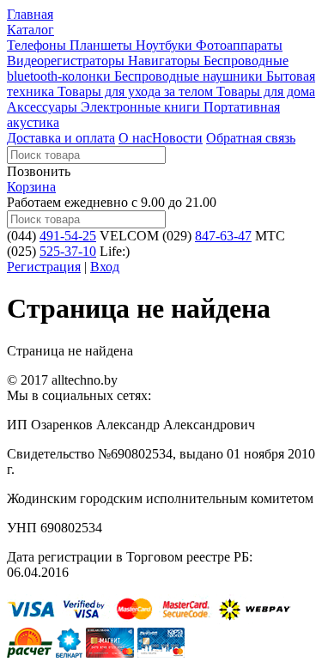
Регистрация (44, 266)
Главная (30, 14)
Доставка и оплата (61, 138)
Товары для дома (265, 91)
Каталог (30, 29)
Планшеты (103, 45)
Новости (177, 138)
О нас (135, 138)
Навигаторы (166, 60)
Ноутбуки (166, 45)
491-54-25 (67, 235)
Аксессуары (44, 107)
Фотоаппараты (239, 45)
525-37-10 (67, 251)
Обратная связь (250, 138)
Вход (104, 266)
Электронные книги (142, 107)
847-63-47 (223, 235)
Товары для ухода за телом (137, 91)
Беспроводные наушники (190, 76)
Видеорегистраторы (67, 60)
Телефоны (38, 45)
